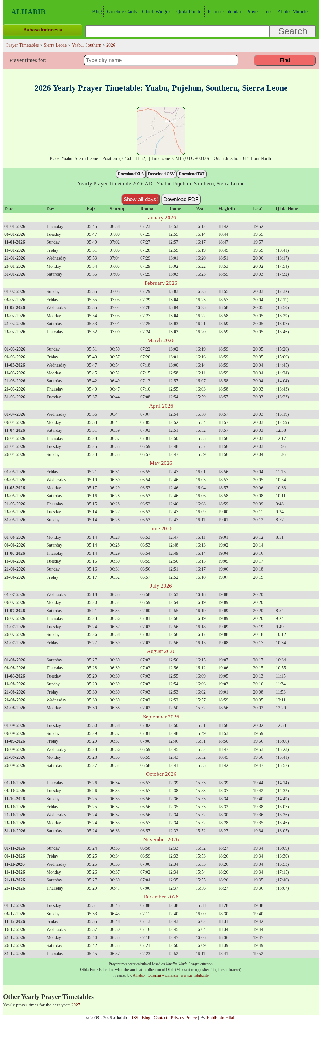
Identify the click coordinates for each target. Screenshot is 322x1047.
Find (285, 60)
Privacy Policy (184, 1017)
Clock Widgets (156, 11)
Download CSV (161, 174)
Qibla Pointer (189, 11)
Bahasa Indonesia (42, 29)
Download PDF (181, 199)
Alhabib (28, 12)
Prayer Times (259, 11)
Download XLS (131, 174)
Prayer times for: (28, 60)
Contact (160, 1017)
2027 (75, 1004)
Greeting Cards (122, 11)
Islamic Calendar (224, 11)
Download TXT (191, 174)
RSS (134, 1017)
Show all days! (141, 199)
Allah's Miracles (293, 11)
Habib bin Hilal (220, 1017)
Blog (97, 11)
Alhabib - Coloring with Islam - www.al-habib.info (171, 975)
